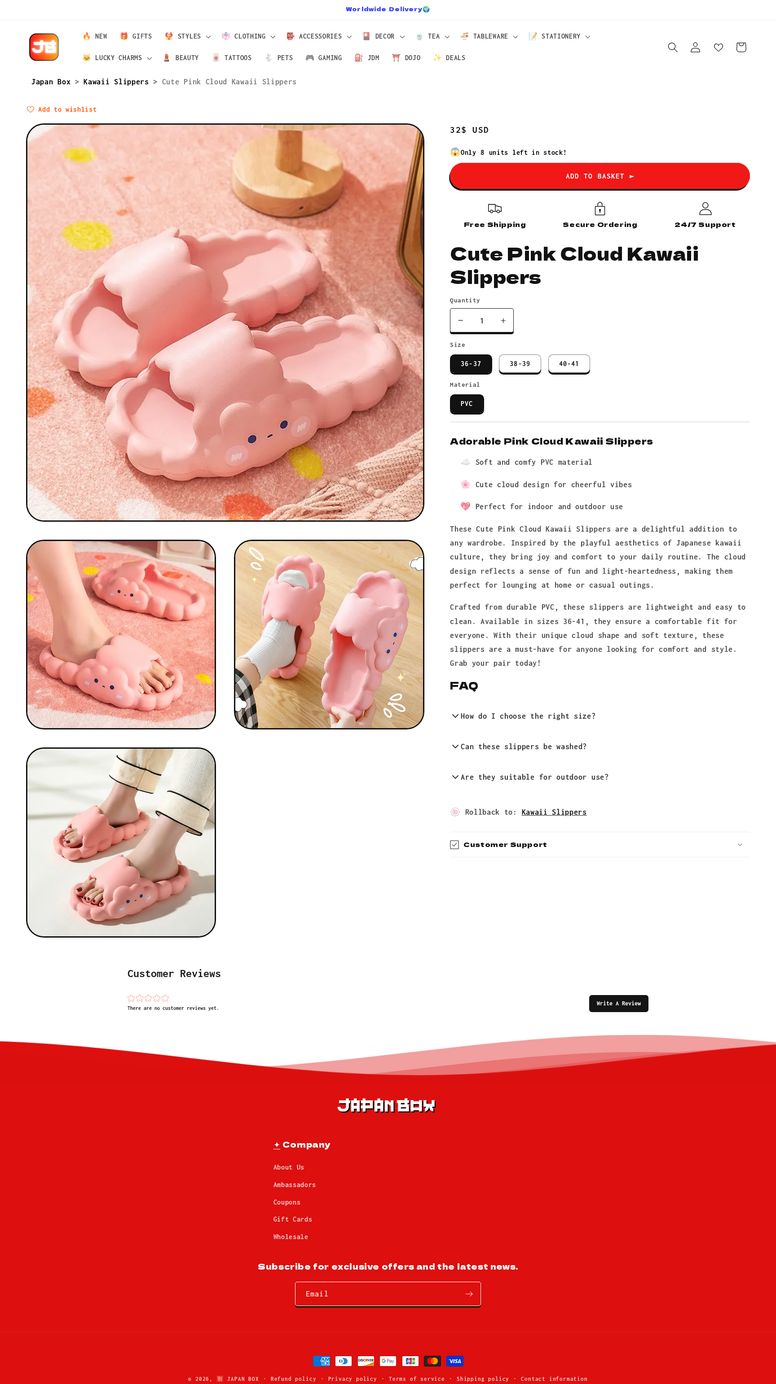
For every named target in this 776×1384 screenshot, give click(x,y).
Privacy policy (352, 1379)
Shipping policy (483, 1379)
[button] (618, 1003)
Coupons (287, 1202)
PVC (467, 403)
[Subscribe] (469, 1294)
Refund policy (293, 1379)
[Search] (672, 47)
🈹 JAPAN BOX (237, 1379)
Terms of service (417, 1379)
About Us (289, 1167)
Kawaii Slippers (118, 81)
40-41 (569, 363)
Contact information (554, 1379)
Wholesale (291, 1237)
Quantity (465, 300)
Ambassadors (295, 1184)
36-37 (471, 363)
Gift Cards (293, 1219)
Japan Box (53, 81)
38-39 (520, 363)
